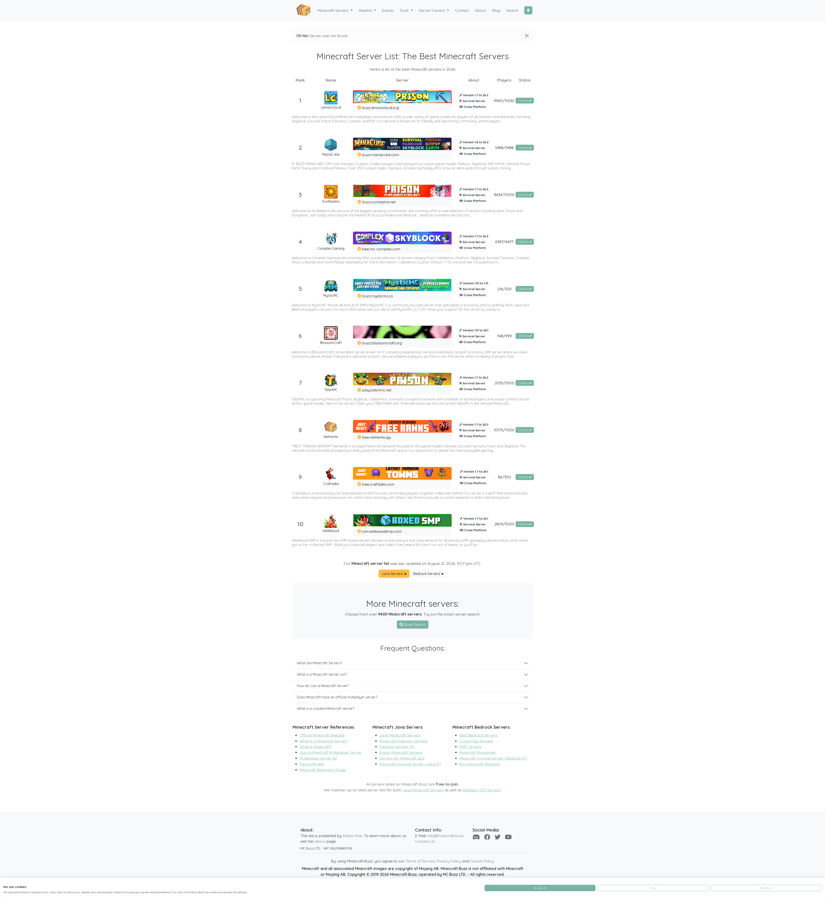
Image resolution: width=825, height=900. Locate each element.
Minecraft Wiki (311, 764)
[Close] (526, 35)
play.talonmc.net (376, 390)
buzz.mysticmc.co (377, 295)
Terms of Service (420, 861)
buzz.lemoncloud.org (380, 107)
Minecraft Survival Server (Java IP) (410, 764)
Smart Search (414, 624)
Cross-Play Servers (476, 741)
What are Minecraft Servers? (319, 663)
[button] (367, 10)
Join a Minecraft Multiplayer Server (330, 752)
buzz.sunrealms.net (379, 201)
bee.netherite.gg (376, 437)
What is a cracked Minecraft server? (325, 708)
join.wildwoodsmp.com (382, 531)
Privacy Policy (449, 861)
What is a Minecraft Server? (323, 741)
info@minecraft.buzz (446, 835)
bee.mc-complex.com (381, 248)
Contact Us (425, 841)
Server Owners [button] (432, 10)
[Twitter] (498, 837)
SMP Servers (470, 746)
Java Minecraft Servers (399, 735)
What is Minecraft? (315, 746)
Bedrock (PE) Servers (482, 790)
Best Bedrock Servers (478, 735)
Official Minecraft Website (322, 735)
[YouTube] (508, 837)
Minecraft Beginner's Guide (322, 769)
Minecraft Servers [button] (334, 10)
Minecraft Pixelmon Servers (403, 741)
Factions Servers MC (397, 746)
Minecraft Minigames (477, 752)
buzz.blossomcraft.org (382, 343)
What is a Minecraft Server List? (322, 674)
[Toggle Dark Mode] (528, 10)
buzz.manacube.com (380, 154)
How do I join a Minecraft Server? (323, 686)
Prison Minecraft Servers (400, 752)
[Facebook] (487, 837)
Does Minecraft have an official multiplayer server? (337, 697)
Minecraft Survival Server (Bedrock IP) (493, 758)
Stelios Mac (352, 835)
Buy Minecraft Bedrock (479, 764)
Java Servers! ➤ (394, 574)
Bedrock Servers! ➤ (428, 574)
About (319, 841)
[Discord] (476, 837)
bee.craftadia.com (378, 484)
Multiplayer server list (318, 758)
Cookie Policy (481, 861)
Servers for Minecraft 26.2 (402, 758)
